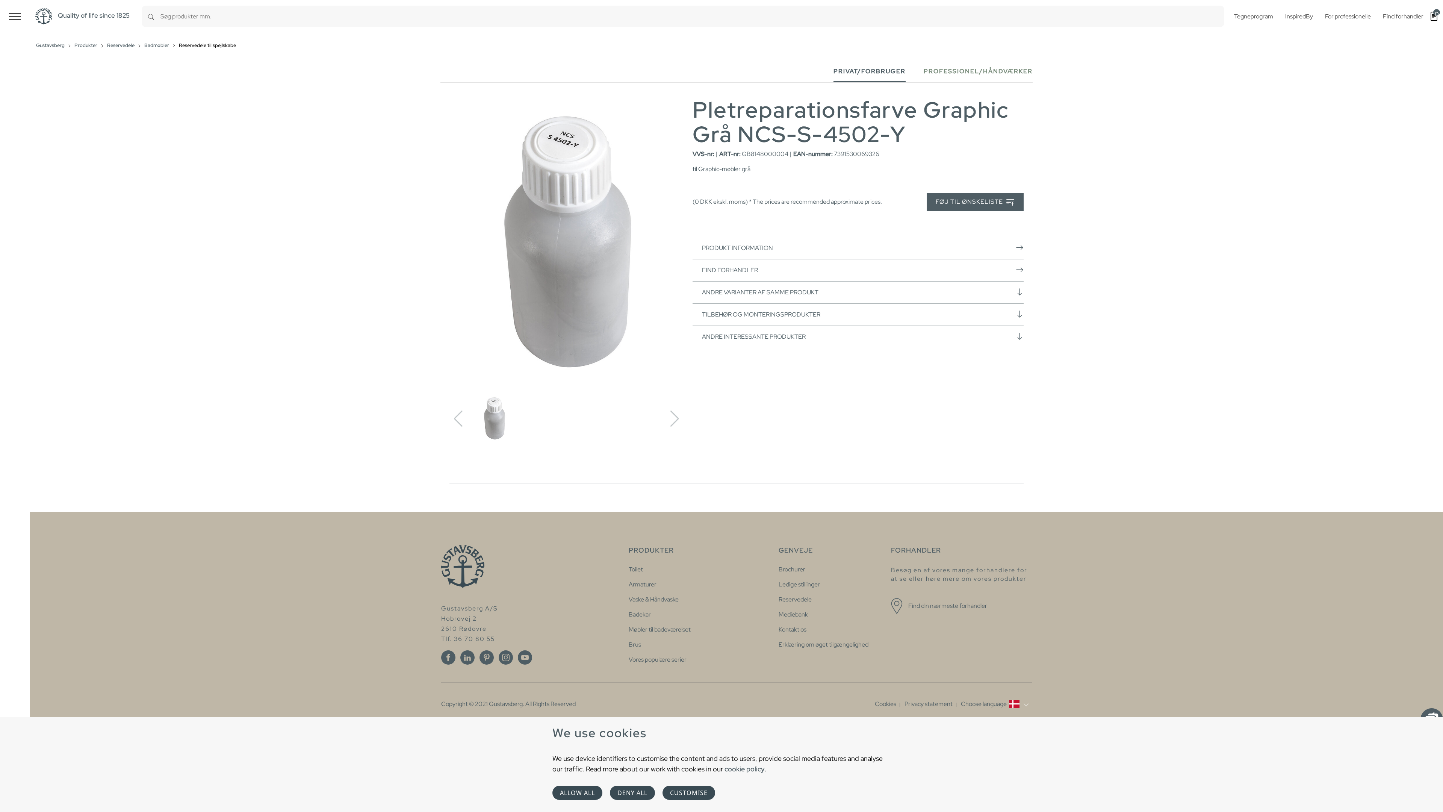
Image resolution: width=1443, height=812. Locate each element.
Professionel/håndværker (978, 71)
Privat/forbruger (869, 71)
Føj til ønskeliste (970, 202)
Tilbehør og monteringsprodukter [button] (761, 314)
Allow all (577, 793)
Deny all (632, 793)
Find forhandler (730, 270)
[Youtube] (525, 657)
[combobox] (692, 16)
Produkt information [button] (737, 248)
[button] (995, 704)
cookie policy (745, 769)
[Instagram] (506, 657)
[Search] (151, 16)
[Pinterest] (486, 657)
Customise (689, 793)
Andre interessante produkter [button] (754, 337)
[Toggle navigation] (15, 16)
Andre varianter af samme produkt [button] (760, 292)
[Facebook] (448, 657)
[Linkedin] (467, 657)
